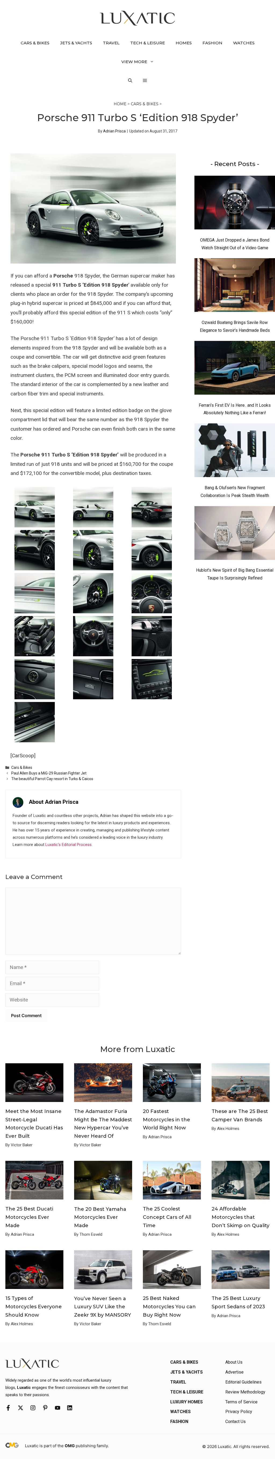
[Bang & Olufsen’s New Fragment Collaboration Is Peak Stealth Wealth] (234, 451)
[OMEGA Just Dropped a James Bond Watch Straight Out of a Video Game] (234, 204)
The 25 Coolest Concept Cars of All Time (167, 1217)
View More (134, 61)
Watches (244, 42)
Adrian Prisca (114, 131)
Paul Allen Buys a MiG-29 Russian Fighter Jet (48, 773)
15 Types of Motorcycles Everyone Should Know (33, 1306)
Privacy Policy (238, 1411)
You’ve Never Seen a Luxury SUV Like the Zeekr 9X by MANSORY (102, 1307)
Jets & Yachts (76, 42)
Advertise (234, 1372)
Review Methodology (245, 1392)
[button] (130, 80)
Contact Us (235, 1421)
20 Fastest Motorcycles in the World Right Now (166, 1119)
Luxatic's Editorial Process (68, 844)
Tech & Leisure (147, 42)
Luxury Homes (186, 1401)
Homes (184, 42)
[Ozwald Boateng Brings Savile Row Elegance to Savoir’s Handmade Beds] (234, 286)
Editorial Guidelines (243, 1382)
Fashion (212, 42)
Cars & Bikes (35, 42)
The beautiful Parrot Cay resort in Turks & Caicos (52, 779)
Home (120, 104)
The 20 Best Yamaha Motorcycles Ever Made (100, 1217)
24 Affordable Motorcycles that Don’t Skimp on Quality (240, 1217)
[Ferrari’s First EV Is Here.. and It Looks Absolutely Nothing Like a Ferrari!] (234, 369)
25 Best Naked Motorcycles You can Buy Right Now (169, 1306)
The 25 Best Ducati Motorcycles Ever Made (29, 1217)
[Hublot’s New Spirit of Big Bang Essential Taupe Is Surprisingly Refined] (234, 534)
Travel (111, 42)
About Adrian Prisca (53, 802)
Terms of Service (241, 1401)
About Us (234, 1362)
